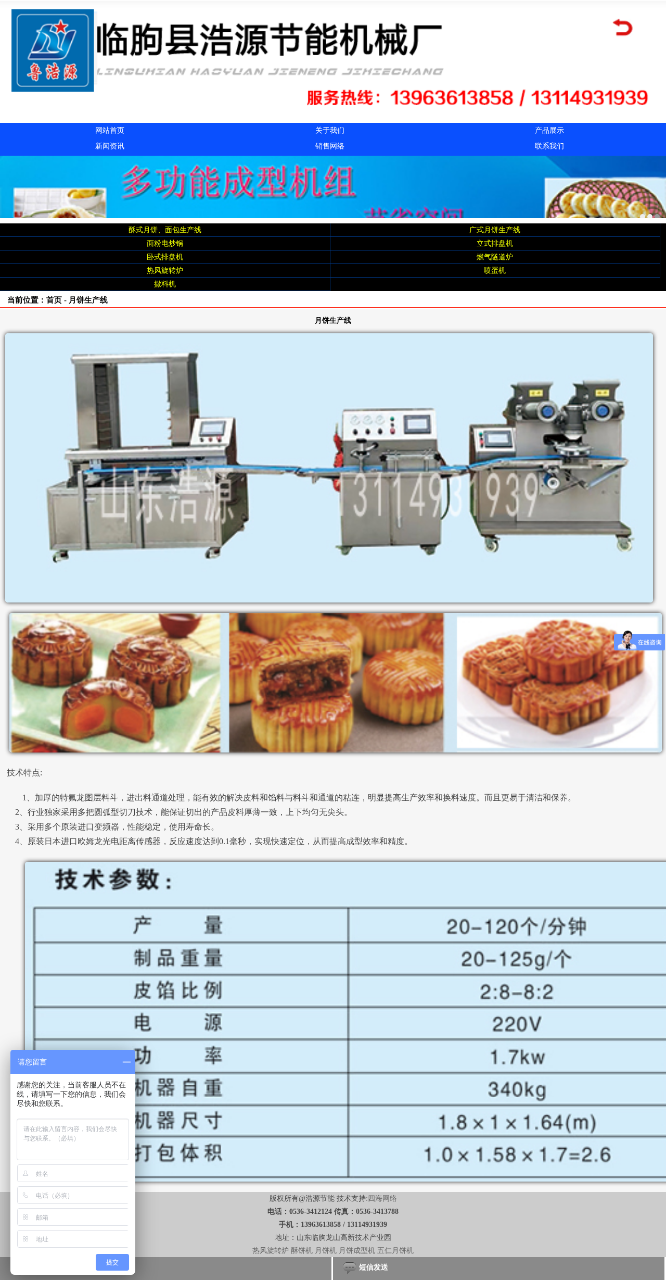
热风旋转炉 (165, 270)
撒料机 (165, 284)
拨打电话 (40, 1267)
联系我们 (549, 146)
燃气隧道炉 (495, 257)
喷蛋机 (495, 270)
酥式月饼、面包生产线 (165, 230)
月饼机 (326, 1250)
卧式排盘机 (165, 257)
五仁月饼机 (395, 1250)
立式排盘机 (495, 243)
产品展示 (549, 130)
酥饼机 (302, 1250)
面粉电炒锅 (165, 243)
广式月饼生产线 (494, 230)
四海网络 (382, 1198)
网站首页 (109, 130)
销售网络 (329, 146)
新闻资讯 (109, 146)
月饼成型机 (357, 1250)
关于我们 (329, 130)
